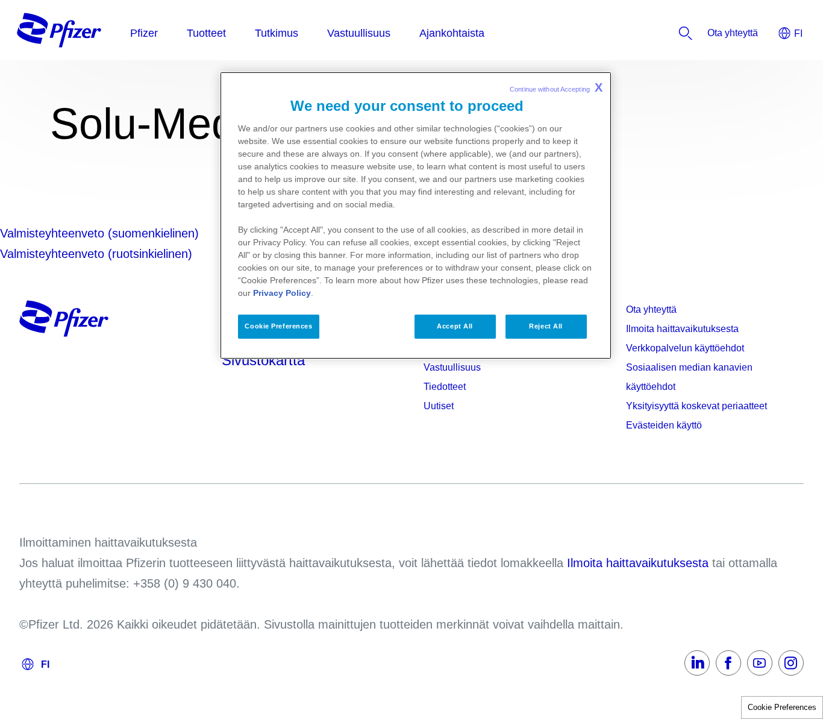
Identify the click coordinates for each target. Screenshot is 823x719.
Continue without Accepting (556, 87)
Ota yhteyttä (651, 309)
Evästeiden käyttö (664, 425)
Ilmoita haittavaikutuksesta (682, 329)
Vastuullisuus (452, 367)
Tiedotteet (445, 386)
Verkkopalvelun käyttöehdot (685, 348)
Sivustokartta (263, 360)
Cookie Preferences (782, 707)
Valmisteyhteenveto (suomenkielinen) (99, 233)
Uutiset (439, 406)
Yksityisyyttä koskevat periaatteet (696, 406)
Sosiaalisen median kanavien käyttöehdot (689, 377)
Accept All (455, 326)
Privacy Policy (282, 293)
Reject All (546, 326)
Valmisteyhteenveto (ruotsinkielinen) (96, 253)
